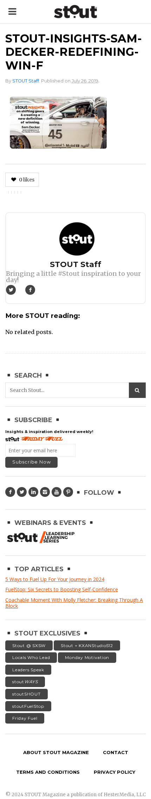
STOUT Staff (25, 81)
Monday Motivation (87, 657)
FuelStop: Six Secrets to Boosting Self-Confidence (61, 589)
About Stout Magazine (56, 752)
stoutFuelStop (28, 706)
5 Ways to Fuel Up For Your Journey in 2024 (54, 579)
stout (25, 681)
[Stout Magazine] (75, 11)
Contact (115, 752)
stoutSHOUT (26, 694)
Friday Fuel (24, 718)
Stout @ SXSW (29, 645)
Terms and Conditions (48, 772)
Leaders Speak (28, 669)
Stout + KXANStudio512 (87, 645)
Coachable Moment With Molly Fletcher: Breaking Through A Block (74, 603)
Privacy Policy (114, 772)
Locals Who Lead (31, 657)
